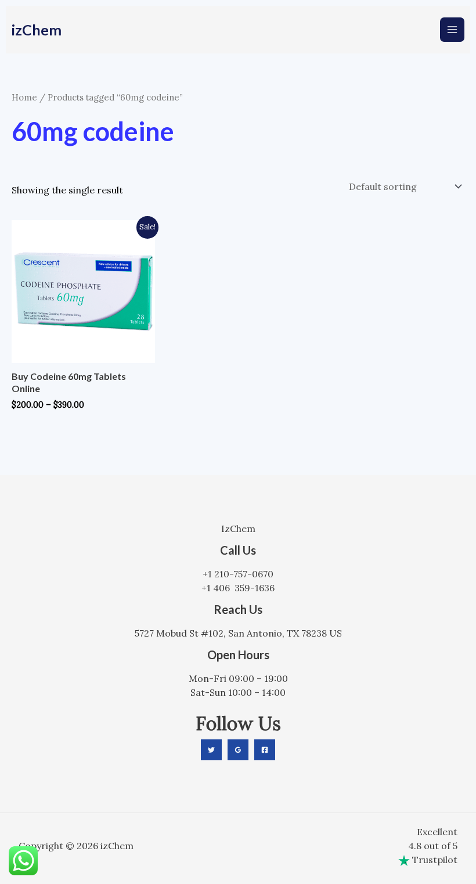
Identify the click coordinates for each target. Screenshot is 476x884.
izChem (37, 29)
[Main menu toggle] (452, 29)
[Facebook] (264, 749)
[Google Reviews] (238, 749)
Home (24, 97)
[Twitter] (211, 749)
